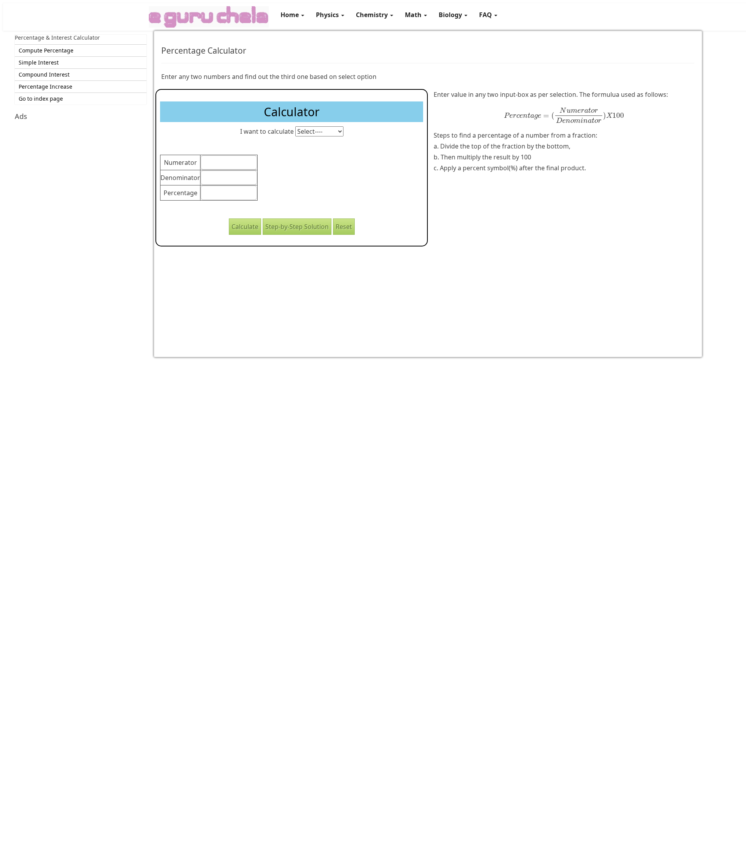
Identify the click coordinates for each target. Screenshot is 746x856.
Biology (451, 14)
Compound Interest (44, 74)
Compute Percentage (46, 50)
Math (414, 14)
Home (290, 14)
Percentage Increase (45, 86)
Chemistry (372, 14)
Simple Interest (39, 62)
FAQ (486, 14)
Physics (328, 14)
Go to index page (41, 98)
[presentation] (564, 115)
